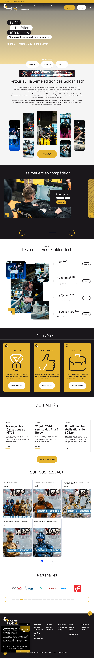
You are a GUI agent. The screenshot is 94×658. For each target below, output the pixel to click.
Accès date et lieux (85, 627)
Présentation (37, 627)
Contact (83, 629)
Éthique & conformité (57, 652)
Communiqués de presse (73, 635)
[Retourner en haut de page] (90, 613)
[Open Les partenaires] (48, 6)
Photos (71, 629)
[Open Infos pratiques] (30, 9)
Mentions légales (48, 652)
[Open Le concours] (28, 6)
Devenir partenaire (62, 627)
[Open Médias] (55, 6)
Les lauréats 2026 (38, 638)
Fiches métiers (49, 629)
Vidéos (71, 632)
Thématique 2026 (38, 629)
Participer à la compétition (37, 632)
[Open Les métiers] (37, 6)
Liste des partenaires (60, 630)
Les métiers (49, 627)
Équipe (36, 635)
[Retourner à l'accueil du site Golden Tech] (10, 7)
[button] (22, 233)
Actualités (71, 627)
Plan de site (64, 652)
